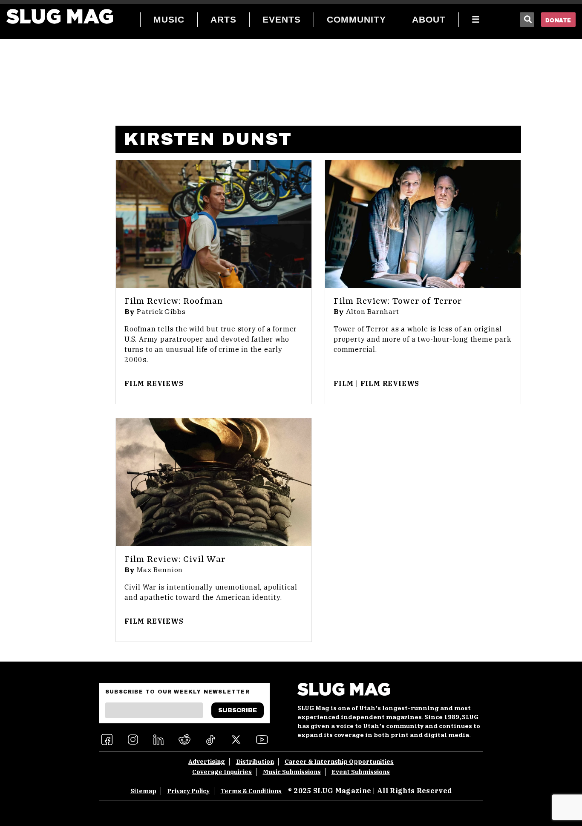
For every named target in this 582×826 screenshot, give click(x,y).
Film (344, 383)
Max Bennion (160, 570)
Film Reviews (154, 383)
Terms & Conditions (251, 791)
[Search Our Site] (527, 19)
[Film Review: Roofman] (213, 224)
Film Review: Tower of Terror (398, 301)
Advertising (206, 762)
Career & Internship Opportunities (339, 762)
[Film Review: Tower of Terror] (423, 224)
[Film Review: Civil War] (213, 482)
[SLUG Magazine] (59, 16)
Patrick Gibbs (161, 312)
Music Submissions (292, 772)
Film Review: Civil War (174, 560)
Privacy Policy (188, 791)
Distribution (255, 762)
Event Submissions (360, 772)
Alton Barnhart (372, 312)
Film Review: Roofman (173, 301)
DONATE (558, 20)
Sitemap (143, 791)
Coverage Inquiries (222, 772)
